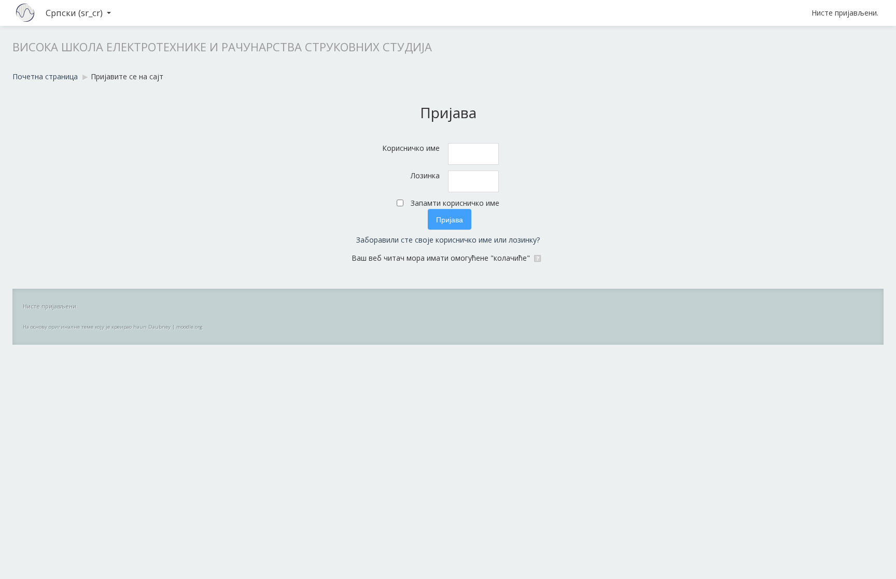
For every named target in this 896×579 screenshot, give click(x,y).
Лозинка (425, 175)
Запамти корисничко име (455, 203)
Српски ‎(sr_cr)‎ (74, 13)
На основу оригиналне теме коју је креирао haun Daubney (97, 326)
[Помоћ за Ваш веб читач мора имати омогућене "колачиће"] (538, 258)
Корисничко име (411, 148)
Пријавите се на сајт (127, 76)
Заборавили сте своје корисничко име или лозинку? (448, 240)
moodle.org (189, 326)
